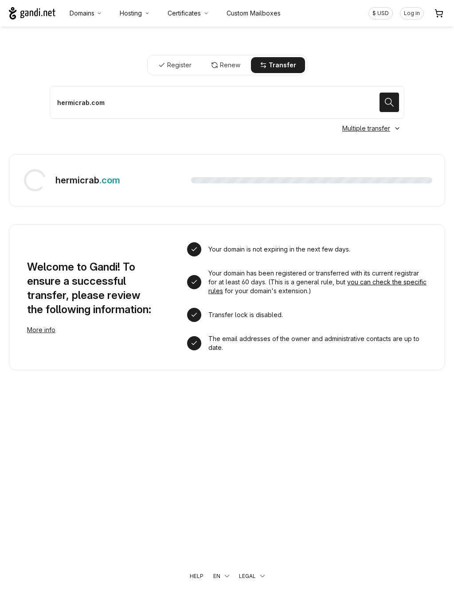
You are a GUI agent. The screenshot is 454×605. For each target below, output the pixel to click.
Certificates (184, 13)
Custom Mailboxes (254, 13)
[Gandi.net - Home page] (32, 13)
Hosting (131, 13)
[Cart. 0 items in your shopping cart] (439, 13)
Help (197, 576)
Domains (82, 13)
